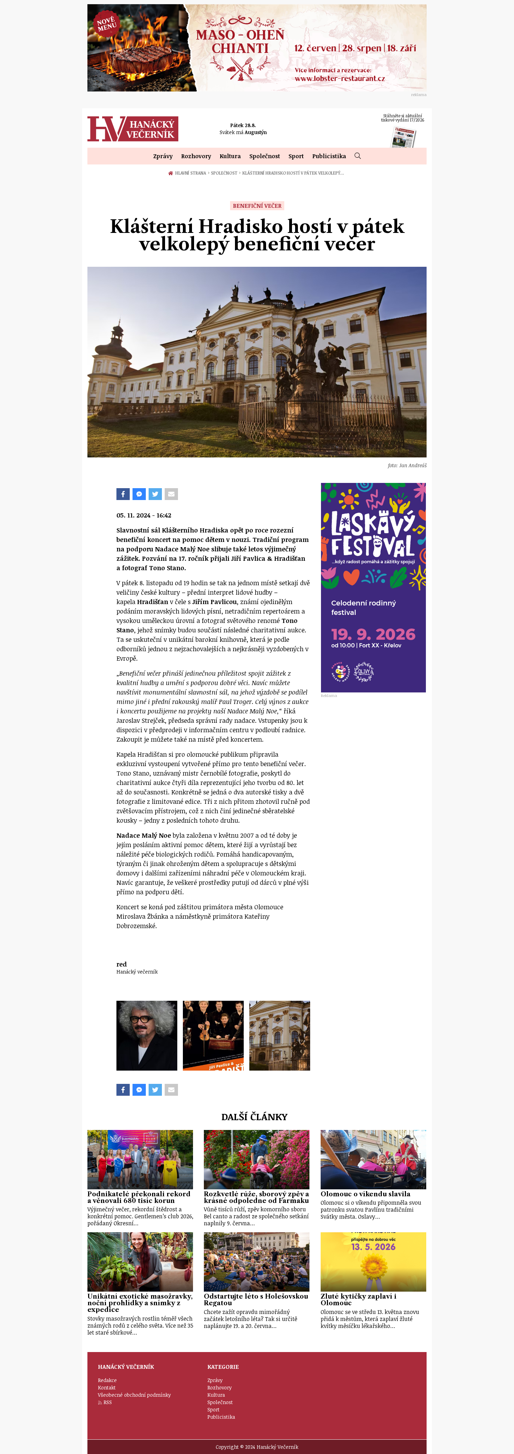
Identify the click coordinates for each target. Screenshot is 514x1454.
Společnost (264, 156)
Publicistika (329, 156)
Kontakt (107, 1387)
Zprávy (163, 156)
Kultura (230, 156)
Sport (296, 156)
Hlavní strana (191, 173)
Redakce (107, 1380)
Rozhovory (196, 156)
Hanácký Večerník (132, 129)
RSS (107, 1402)
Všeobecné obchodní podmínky (134, 1394)
